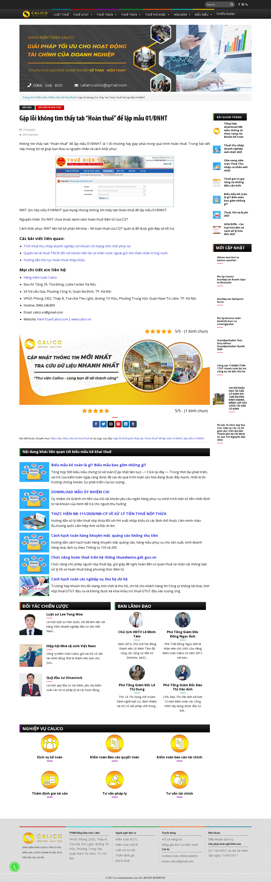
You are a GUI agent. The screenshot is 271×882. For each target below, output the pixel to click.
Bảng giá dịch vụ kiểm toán (180, 845)
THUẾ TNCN (129, 14)
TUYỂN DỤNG (225, 14)
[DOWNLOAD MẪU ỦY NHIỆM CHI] (34, 498)
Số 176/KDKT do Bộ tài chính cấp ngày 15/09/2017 (228, 853)
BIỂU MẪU (201, 14)
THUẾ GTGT (81, 14)
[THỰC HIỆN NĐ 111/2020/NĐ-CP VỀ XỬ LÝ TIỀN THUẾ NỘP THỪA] (34, 520)
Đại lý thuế (122, 861)
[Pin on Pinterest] (118, 424)
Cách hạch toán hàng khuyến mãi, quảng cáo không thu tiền (104, 535)
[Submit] (232, 5)
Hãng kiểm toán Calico (40, 277)
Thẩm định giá (125, 855)
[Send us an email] (243, 4)
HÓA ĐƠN (180, 14)
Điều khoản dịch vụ (221, 839)
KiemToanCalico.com (52, 319)
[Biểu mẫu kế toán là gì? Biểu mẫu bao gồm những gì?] (34, 471)
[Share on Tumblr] (133, 424)
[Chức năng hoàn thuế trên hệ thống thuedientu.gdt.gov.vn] (34, 564)
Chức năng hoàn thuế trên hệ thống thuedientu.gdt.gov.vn (103, 557)
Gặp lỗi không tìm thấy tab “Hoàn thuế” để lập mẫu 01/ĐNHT (148, 438)
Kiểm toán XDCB (126, 845)
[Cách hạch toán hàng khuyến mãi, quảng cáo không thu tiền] (34, 542)
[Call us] (246, 4)
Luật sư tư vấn (125, 850)
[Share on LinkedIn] (125, 424)
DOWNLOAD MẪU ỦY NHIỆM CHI (80, 491)
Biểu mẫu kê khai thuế (49, 108)
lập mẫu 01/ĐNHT (194, 438)
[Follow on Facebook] (239, 4)
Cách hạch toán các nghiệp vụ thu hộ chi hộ (89, 579)
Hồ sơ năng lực (172, 839)
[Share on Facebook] (96, 424)
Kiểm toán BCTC (126, 839)
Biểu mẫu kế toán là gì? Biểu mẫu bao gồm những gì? (98, 465)
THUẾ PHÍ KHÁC (155, 14)
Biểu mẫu (27, 108)
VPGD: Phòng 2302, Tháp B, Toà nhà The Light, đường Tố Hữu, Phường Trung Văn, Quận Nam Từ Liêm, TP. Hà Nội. (89, 848)
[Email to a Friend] (111, 424)
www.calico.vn (81, 319)
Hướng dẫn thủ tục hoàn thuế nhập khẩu (54, 260)
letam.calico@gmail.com (178, 861)
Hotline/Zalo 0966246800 (179, 856)
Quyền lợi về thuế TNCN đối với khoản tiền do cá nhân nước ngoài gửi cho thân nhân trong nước (96, 253)
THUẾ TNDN (105, 14)
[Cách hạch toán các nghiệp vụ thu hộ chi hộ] (34, 586)
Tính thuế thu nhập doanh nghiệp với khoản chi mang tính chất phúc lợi (77, 246)
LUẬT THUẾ (61, 14)
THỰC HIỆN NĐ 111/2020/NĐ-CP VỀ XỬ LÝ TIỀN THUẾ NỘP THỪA (108, 513)
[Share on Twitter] (103, 424)
